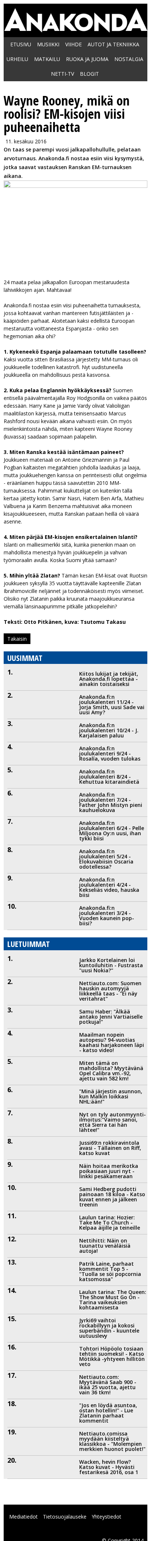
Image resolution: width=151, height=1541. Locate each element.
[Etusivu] (75, 28)
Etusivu (20, 44)
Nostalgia (128, 59)
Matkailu (47, 59)
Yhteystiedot (106, 1516)
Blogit (89, 73)
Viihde (73, 44)
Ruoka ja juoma (87, 59)
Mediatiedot (23, 1516)
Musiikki (48, 44)
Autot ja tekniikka (113, 44)
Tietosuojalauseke (64, 1516)
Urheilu (17, 59)
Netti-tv (62, 73)
